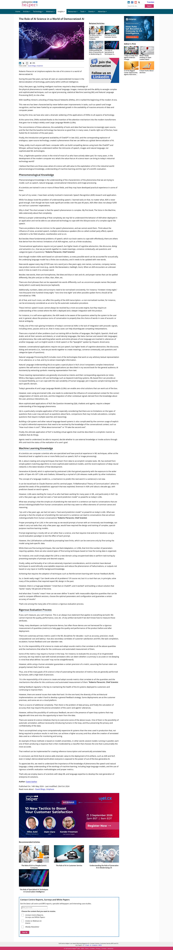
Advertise (101, 11)
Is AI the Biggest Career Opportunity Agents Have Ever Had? (131, 73)
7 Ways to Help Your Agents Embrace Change (131, 57)
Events (91, 11)
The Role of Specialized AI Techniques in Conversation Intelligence (109, 54)
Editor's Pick (130, 44)
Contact (104, 948)
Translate (150, 2)
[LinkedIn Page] (129, 3)
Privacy (98, 948)
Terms (87, 948)
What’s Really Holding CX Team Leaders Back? (145, 57)
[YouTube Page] (136, 3)
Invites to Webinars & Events (33, 922)
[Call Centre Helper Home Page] (29, 7)
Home (17, 11)
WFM (100, 945)
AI (90, 945)
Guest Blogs (32, 66)
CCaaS (87, 945)
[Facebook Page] (132, 3)
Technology (37, 11)
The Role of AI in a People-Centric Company (95, 37)
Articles (26, 11)
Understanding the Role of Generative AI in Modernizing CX (96, 52)
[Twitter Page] (139, 3)
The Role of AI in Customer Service (111, 36)
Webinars (49, 11)
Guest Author (31, 781)
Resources (72, 11)
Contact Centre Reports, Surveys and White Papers (45, 899)
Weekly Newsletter (32, 927)
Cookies (92, 948)
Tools (82, 11)
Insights (61, 11)
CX (83, 945)
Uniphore (40, 66)
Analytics (95, 945)
